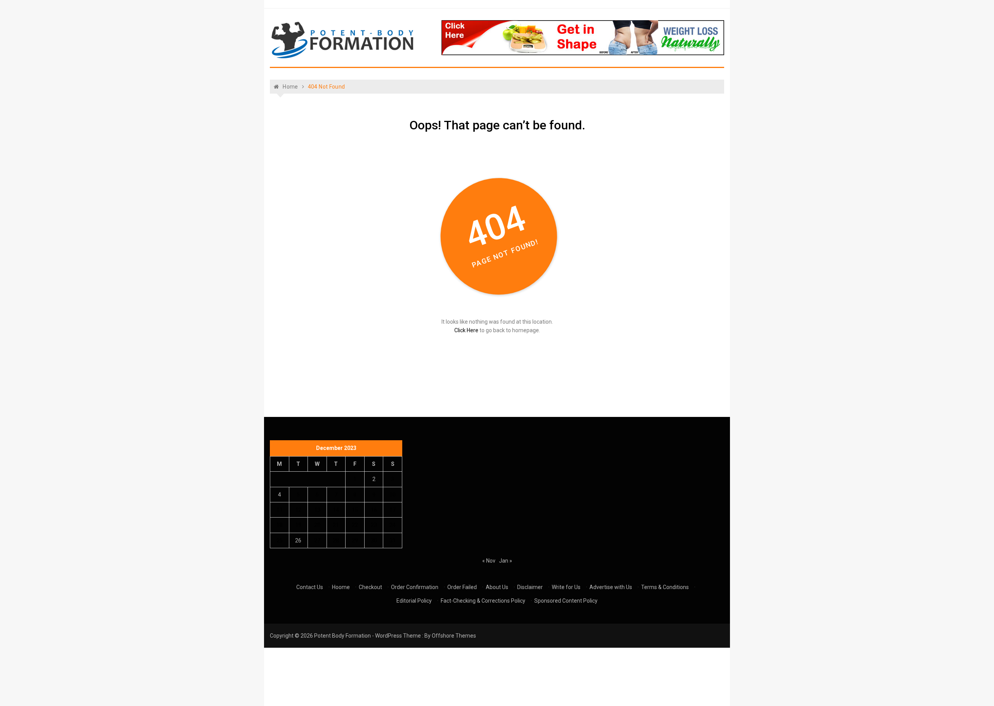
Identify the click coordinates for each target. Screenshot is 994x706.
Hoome (341, 587)
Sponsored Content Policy (566, 601)
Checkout (370, 587)
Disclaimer (530, 587)
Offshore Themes (454, 636)
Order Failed (462, 587)
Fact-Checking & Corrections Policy (483, 601)
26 (298, 540)
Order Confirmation (414, 587)
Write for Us (566, 587)
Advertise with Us (610, 587)
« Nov (488, 561)
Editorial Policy (414, 601)
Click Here (466, 330)
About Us (497, 587)
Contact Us (309, 587)
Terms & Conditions (665, 587)
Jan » (505, 561)
